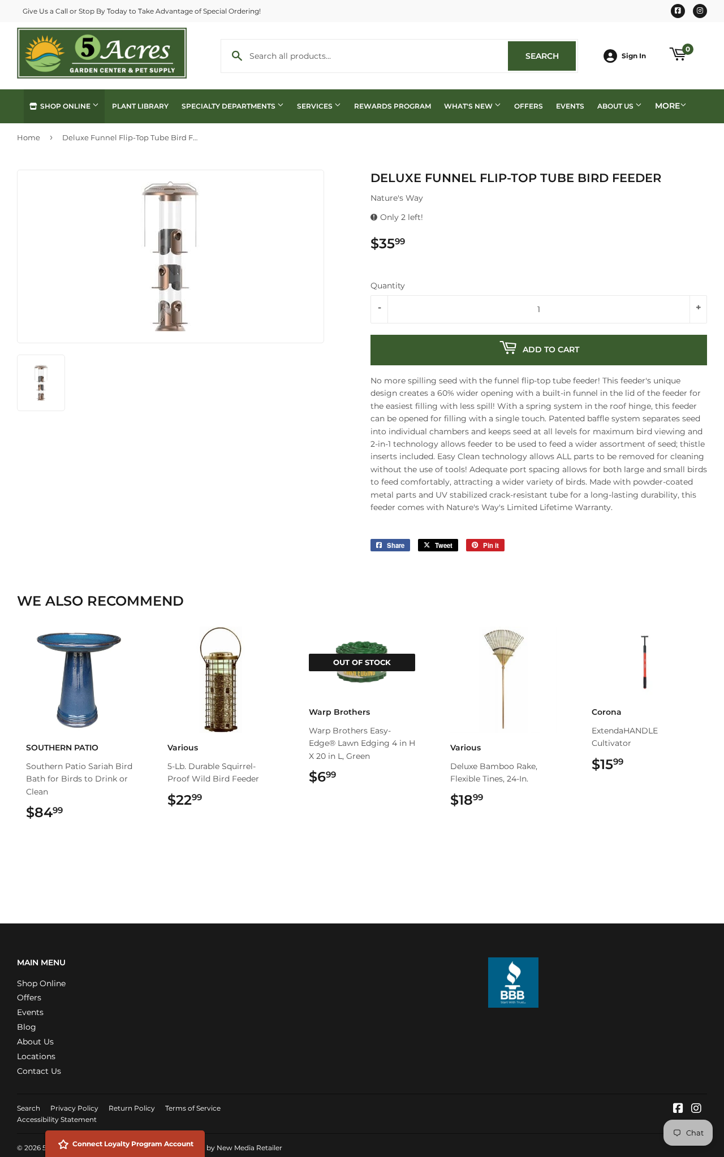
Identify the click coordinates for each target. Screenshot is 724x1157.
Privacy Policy (74, 1108)
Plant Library (140, 106)
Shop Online (65, 106)
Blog (26, 1027)
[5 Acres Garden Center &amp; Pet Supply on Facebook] (678, 1109)
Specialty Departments (229, 106)
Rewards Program (392, 106)
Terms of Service (193, 1108)
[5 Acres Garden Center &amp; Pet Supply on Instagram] (696, 1109)
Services (315, 106)
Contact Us (39, 1071)
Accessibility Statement (57, 1119)
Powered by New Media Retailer (228, 1147)
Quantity (387, 285)
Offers (528, 106)
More (667, 106)
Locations (36, 1056)
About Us (616, 106)
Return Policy (132, 1108)
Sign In (634, 55)
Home (28, 137)
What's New (469, 106)
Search (550, 56)
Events (570, 106)
